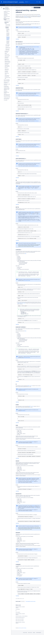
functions (25, 16)
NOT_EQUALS (32, 212)
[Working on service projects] (25, 7)
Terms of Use (30, 632)
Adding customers (7, 55)
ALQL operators (18, 612)
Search (37, 2)
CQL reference (18, 609)
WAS (31, 478)
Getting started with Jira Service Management (6, 14)
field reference (36, 95)
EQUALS (30, 186)
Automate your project (7, 96)
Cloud (32, 7)
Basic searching (8, 24)
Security (34, 632)
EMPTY (29, 385)
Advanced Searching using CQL (20, 617)
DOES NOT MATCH (36, 46)
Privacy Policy (25, 632)
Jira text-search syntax (27, 280)
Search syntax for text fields (20, 620)
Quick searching (8, 25)
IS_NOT (31, 49)
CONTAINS (34, 27)
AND (27, 24)
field (38, 15)
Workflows (6, 67)
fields (25, 253)
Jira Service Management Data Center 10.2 (7, 8)
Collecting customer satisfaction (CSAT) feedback (6, 89)
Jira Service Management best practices (6, 92)
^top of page (17, 85)
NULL (31, 385)
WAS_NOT (33, 505)
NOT (27, 17)
